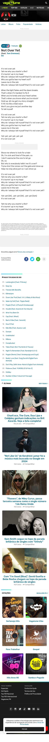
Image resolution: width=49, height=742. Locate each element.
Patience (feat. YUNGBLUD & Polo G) (19, 368)
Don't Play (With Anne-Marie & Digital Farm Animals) (24, 365)
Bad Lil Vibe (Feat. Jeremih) (16, 320)
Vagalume (11, 3)
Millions (8, 339)
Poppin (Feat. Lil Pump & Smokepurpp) (19, 305)
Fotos (18, 24)
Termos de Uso (29, 691)
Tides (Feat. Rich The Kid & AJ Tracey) (19, 347)
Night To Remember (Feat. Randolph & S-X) (21, 351)
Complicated (10, 343)
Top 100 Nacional (7, 694)
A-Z (31, 8)
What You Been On (12, 313)
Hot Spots (4, 691)
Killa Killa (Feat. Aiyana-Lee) (16, 328)
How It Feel (10, 324)
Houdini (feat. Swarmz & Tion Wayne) (19, 309)
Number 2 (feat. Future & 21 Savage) (19, 376)
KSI (2, 56)
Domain (8, 332)
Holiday (8, 372)
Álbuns (10, 24)
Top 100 (14, 8)
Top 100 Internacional (9, 697)
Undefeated (10, 336)
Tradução (14, 46)
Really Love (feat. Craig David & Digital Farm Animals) (22, 359)
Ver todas (43, 383)
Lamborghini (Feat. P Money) (16, 282)
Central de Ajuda (30, 688)
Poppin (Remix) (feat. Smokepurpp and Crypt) (22, 355)
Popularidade (28, 24)
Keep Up (9, 286)
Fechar (24, 729)
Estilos (24, 8)
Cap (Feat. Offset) (12, 317)
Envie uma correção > (26, 252)
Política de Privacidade (32, 694)
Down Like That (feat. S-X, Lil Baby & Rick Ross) (23, 297)
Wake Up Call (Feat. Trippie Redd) (17, 301)
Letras (3, 24)
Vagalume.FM (41, 593)
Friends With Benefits (13, 290)
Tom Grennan (13, 53)
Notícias (40, 8)
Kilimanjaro (10, 294)
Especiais (4, 688)
